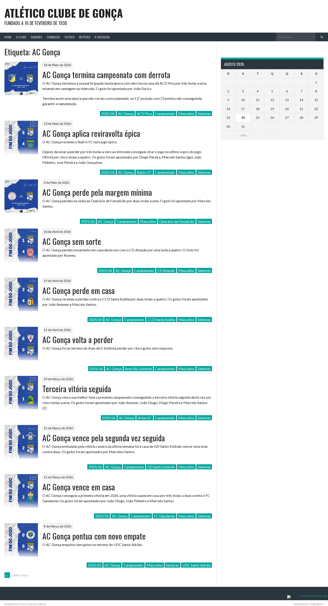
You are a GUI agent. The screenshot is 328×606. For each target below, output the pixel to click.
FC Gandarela (164, 516)
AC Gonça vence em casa (78, 487)
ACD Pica (144, 113)
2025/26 (108, 113)
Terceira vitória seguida (76, 388)
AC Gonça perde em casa (78, 290)
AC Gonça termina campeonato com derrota (106, 74)
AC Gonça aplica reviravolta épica (91, 133)
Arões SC (145, 418)
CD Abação (166, 270)
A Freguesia (102, 37)
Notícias (84, 37)
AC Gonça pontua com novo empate (94, 536)
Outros (69, 37)
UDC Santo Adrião (196, 565)
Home (7, 37)
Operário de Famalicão (176, 221)
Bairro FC (144, 172)
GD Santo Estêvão (161, 467)
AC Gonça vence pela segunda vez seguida (103, 438)
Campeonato (165, 113)
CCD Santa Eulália (161, 319)
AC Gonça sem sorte (71, 241)
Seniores (36, 37)
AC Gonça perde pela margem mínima (97, 192)
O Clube (21, 37)
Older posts (17, 575)
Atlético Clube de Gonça (63, 13)
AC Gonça (125, 113)
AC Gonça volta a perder (77, 339)
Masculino (186, 113)
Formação (53, 37)
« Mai (243, 135)
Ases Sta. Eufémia (138, 369)
